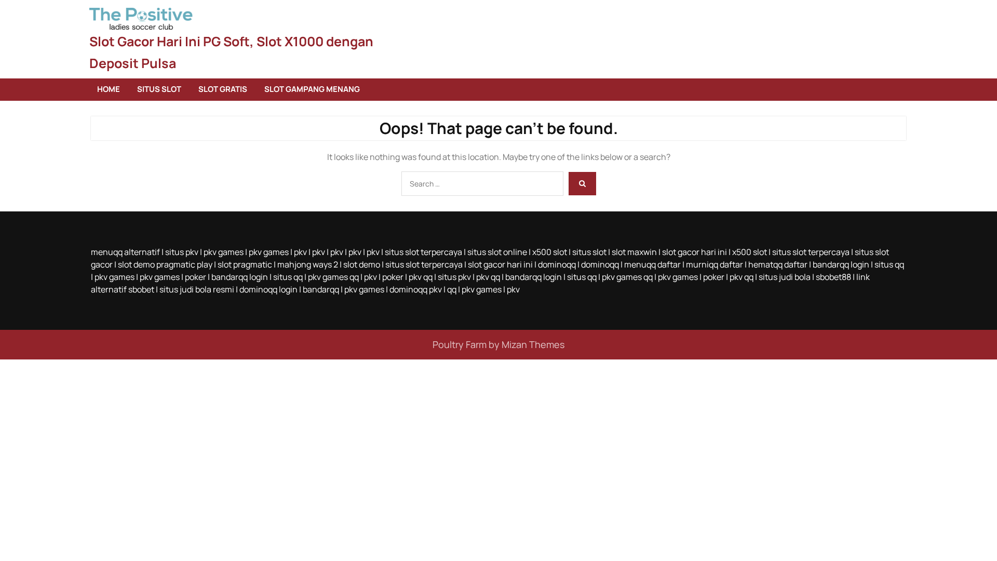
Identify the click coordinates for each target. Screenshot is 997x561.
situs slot (589, 252)
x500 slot (549, 252)
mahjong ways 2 (307, 264)
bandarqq (321, 289)
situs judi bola (785, 277)
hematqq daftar (777, 264)
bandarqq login (841, 264)
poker (195, 277)
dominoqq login (268, 289)
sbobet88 (833, 277)
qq (451, 289)
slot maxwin (634, 252)
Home (108, 89)
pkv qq (421, 277)
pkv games (224, 252)
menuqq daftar (652, 264)
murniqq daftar (714, 264)
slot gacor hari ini (694, 252)
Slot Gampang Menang (312, 89)
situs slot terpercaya (423, 252)
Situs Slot (159, 89)
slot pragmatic (245, 264)
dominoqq (557, 264)
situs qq (889, 264)
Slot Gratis (222, 89)
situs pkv (181, 252)
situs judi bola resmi (196, 289)
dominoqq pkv (415, 289)
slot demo (361, 264)
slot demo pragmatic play (165, 264)
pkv (300, 252)
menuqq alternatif (125, 252)
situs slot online (497, 252)
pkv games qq (333, 277)
